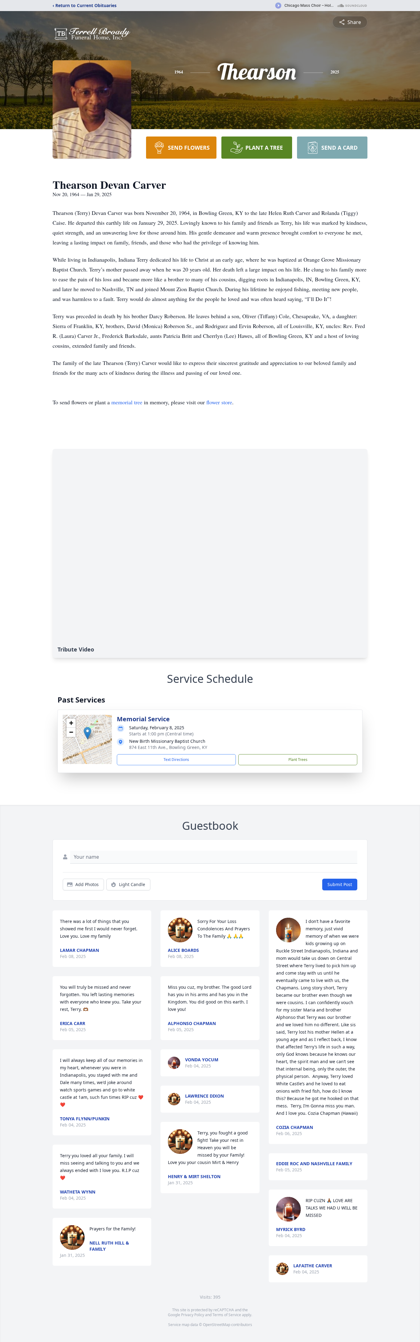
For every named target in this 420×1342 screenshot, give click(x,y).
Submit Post (339, 884)
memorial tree (126, 402)
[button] (87, 733)
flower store (219, 402)
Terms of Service (226, 1314)
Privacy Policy (192, 1314)
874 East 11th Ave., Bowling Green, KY (168, 747)
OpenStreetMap (216, 1324)
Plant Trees (297, 759)
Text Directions (176, 759)
